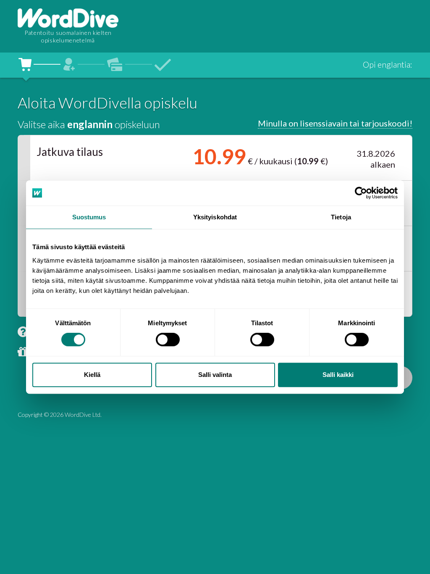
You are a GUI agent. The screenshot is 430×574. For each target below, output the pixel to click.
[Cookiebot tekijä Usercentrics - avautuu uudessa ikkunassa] (361, 193)
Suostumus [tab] (89, 217)
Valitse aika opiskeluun (89, 124)
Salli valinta (215, 374)
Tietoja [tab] (341, 217)
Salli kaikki (338, 374)
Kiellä (92, 374)
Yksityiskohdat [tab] (215, 217)
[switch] (168, 339)
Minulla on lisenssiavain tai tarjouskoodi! (335, 123)
